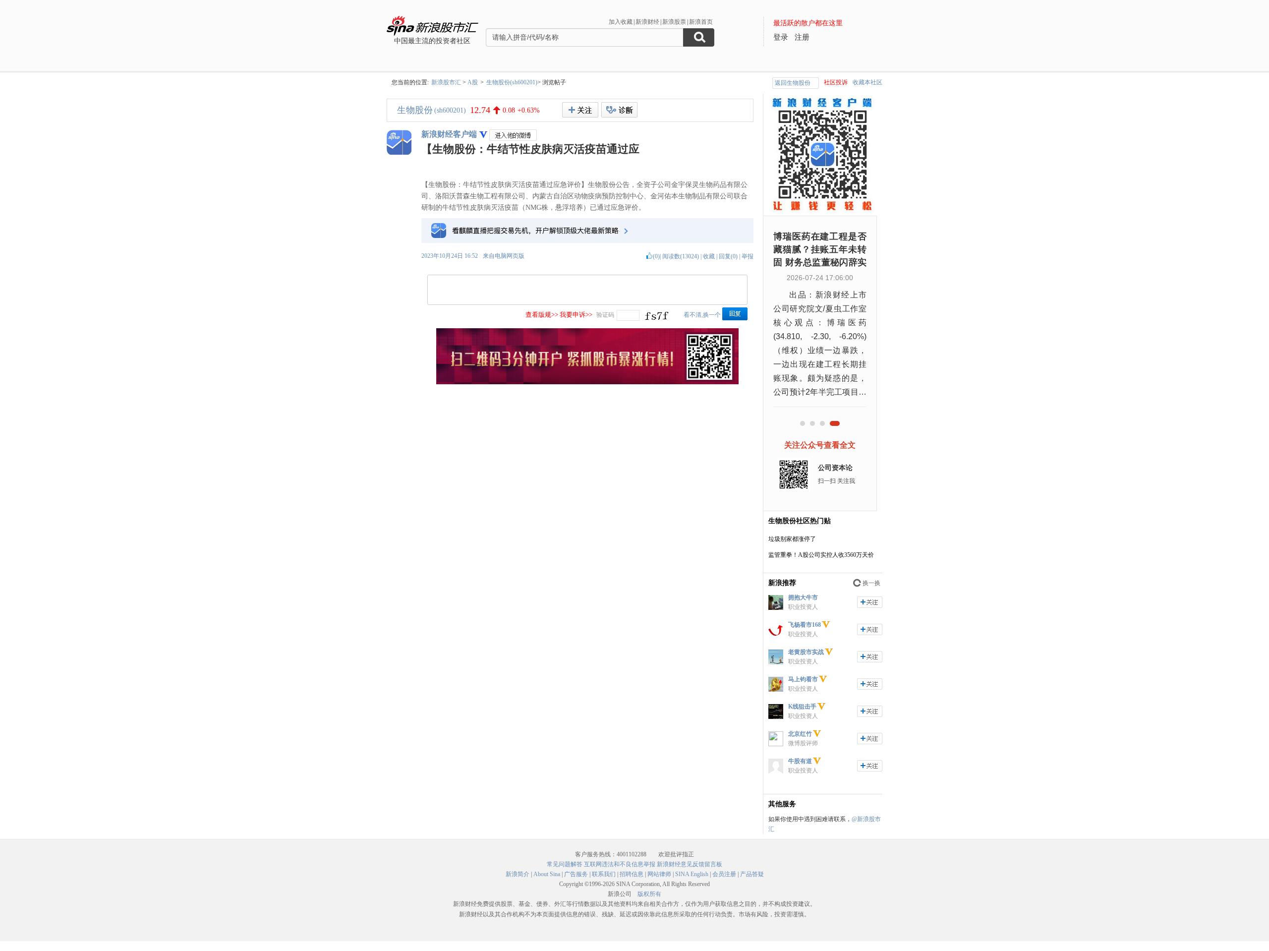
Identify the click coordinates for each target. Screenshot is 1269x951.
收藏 (709, 256)
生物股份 (415, 110)
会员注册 (724, 874)
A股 (472, 82)
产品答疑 (752, 874)
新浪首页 (701, 21)
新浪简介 (517, 874)
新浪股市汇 (446, 82)
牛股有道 (800, 761)
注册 (802, 37)
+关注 (580, 110)
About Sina (546, 874)
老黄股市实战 (806, 652)
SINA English (691, 874)
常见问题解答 (564, 864)
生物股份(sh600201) (511, 82)
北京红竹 (800, 733)
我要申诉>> (576, 314)
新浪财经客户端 (449, 134)
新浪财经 (647, 21)
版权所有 (649, 894)
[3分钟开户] (587, 382)
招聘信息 (631, 874)
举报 (747, 256)
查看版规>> (541, 314)
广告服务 (576, 874)
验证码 (605, 314)
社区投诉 (836, 82)
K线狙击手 (802, 706)
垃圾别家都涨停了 (792, 538)
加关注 (869, 602)
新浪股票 (674, 21)
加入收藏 (621, 21)
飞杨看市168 (804, 624)
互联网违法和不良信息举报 (619, 864)
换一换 (871, 583)
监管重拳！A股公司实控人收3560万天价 (821, 554)
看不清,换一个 (702, 314)
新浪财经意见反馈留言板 (689, 864)
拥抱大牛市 (803, 597)
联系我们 (604, 874)
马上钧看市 (803, 679)
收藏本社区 (867, 82)
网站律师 (659, 874)
